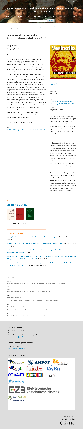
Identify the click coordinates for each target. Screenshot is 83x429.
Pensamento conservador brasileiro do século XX (27, 310)
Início (8, 27)
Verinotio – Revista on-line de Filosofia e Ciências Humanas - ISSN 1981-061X (41, 10)
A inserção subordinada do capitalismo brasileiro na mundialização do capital (32, 237)
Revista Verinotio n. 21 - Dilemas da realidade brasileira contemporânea (36, 283)
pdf (54, 85)
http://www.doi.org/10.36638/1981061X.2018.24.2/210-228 (26, 130)
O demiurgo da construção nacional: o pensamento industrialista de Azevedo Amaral (34, 243)
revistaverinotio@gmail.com (17, 337)
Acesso (74, 1)
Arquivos (15, 27)
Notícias (75, 16)
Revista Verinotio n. (15, 298)
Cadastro (67, 1)
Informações (64, 16)
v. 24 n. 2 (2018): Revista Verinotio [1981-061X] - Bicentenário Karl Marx (41, 27)
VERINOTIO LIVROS (23, 16)
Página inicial (9, 16)
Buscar (51, 20)
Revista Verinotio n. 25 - (17, 307)
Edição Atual (37, 16)
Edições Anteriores (50, 16)
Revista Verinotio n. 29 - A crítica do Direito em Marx (28, 292)
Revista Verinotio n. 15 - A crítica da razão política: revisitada (32, 316)
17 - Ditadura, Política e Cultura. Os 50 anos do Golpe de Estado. (32, 301)
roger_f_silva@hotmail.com (16, 348)
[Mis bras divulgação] (30, 220)
